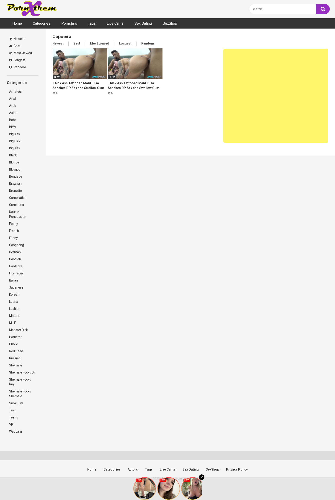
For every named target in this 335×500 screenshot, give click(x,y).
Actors (133, 469)
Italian (13, 280)
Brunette (15, 190)
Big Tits (14, 148)
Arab (12, 106)
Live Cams (115, 23)
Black (13, 155)
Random (19, 67)
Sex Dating (143, 23)
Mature (14, 316)
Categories (41, 23)
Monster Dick (18, 330)
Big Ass (14, 134)
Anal (12, 98)
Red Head (16, 351)
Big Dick (14, 141)
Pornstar (15, 337)
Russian (15, 358)
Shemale (15, 365)
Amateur (15, 91)
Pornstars (69, 23)
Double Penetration (17, 214)
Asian (13, 113)
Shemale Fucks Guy (20, 382)
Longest (19, 60)
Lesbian (14, 309)
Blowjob (15, 169)
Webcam (15, 431)
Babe (13, 120)
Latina (13, 301)
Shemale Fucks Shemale (20, 393)
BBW (12, 127)
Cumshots (16, 205)
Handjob (15, 259)
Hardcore (15, 266)
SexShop (170, 23)
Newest (19, 39)
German (15, 252)
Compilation (17, 198)
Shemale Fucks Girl (22, 372)
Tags (92, 23)
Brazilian (15, 183)
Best (16, 46)
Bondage (15, 176)
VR (11, 424)
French (14, 231)
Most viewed (22, 53)
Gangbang (16, 245)
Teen (12, 410)
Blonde (14, 162)
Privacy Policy (237, 469)
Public (13, 344)
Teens (13, 417)
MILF (12, 323)
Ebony (13, 224)
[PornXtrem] (32, 9)
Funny (13, 238)
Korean (14, 294)
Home (17, 23)
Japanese (16, 287)
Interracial (16, 273)
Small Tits (16, 403)
